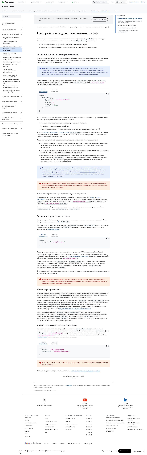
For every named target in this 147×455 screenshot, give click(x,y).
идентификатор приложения (50, 283)
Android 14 (89, 426)
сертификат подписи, (68, 74)
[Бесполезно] (108, 27)
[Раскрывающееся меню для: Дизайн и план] (41, 2)
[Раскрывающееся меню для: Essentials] (26, 2)
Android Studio (133, 2)
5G (46, 432)
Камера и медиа (49, 426)
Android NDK (109, 431)
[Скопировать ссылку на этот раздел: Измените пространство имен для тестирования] (78, 325)
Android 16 (89, 421)
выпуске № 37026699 (57, 187)
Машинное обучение (51, 421)
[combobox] (100, 2)
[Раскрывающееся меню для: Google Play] (68, 2)
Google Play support (132, 426)
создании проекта (53, 229)
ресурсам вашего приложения (78, 256)
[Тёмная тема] (107, 94)
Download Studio (111, 428)
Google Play (62, 2)
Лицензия (42, 451)
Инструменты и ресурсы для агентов (75, 11)
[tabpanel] (73, 103)
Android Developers (42, 27)
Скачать (4, 11)
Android (27, 420)
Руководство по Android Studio (114, 420)
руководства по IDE (18, 11)
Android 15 (89, 424)
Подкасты (28, 436)
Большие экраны (70, 418)
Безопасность (29, 425)
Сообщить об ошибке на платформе (133, 419)
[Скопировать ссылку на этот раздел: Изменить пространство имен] (63, 290)
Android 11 (89, 435)
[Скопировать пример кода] (109, 94)
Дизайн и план (35, 2)
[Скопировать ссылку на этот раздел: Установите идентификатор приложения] (80, 55)
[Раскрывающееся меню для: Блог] (79, 2)
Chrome (54, 443)
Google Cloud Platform (74, 443)
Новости (27, 431)
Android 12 (89, 432)
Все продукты (88, 443)
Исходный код (29, 428)
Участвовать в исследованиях (135, 429)
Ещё (116, 11)
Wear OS (68, 421)
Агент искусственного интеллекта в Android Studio (43, 11)
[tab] (43, 91)
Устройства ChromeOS (72, 424)
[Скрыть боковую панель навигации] (20, 452)
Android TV (69, 429)
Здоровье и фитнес (50, 424)
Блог (75, 2)
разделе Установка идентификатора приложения (75, 309)
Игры (46, 418)
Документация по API (112, 425)
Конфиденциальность (51, 429)
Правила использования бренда (55, 451)
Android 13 (89, 429)
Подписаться (124, 451)
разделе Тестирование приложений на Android (85, 371)
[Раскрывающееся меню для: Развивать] (54, 2)
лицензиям (69, 385)
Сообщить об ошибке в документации (133, 423)
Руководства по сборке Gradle (100, 11)
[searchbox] (11, 16)
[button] (10, 24)
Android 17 (89, 418)
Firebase (62, 443)
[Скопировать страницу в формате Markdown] (95, 33)
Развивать (49, 2)
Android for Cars (70, 426)
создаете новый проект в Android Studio (56, 132)
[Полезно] (106, 27)
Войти (143, 2)
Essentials (21, 2)
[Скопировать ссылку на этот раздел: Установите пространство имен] (71, 216)
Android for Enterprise (31, 423)
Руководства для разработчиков (115, 423)
